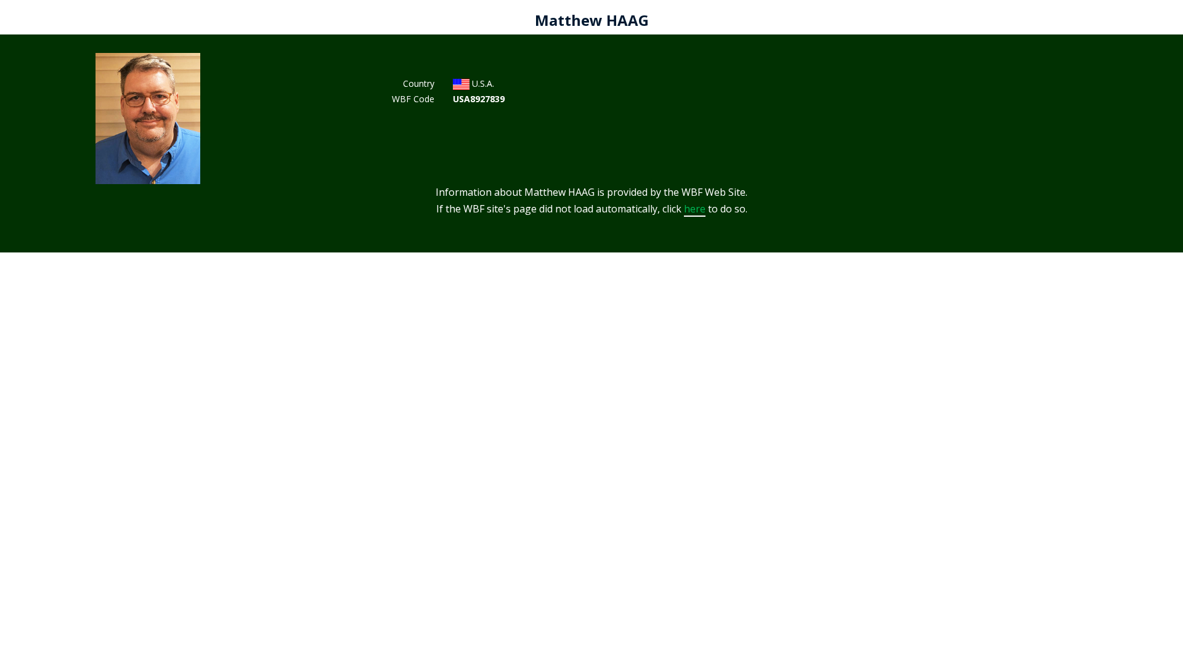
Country (418, 83)
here (694, 209)
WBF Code (413, 99)
